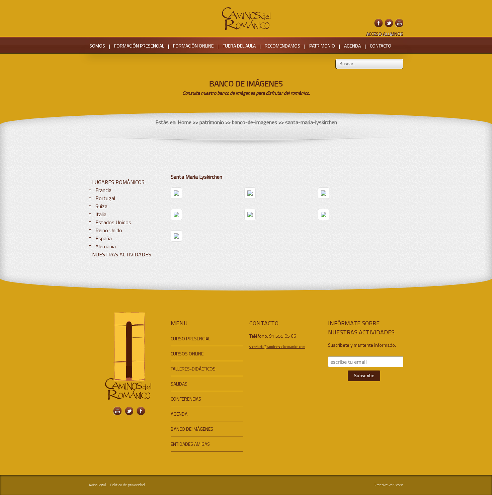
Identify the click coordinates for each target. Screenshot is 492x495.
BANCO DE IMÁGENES (192, 428)
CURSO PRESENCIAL (190, 338)
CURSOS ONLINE (187, 353)
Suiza (101, 206)
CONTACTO (380, 45)
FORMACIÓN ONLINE (193, 45)
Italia (100, 214)
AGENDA (352, 45)
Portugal (105, 198)
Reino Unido (108, 230)
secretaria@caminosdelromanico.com (277, 346)
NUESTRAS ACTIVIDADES (121, 254)
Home (184, 122)
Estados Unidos (113, 222)
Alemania (105, 246)
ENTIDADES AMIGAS (190, 443)
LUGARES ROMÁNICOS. (119, 182)
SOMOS (97, 45)
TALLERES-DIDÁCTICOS (193, 368)
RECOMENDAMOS (282, 45)
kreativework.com (389, 485)
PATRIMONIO (322, 45)
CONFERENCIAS (186, 398)
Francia (103, 190)
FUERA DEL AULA (239, 45)
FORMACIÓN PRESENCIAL (139, 45)
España (103, 238)
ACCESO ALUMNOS (384, 33)
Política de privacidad (127, 485)
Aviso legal (97, 485)
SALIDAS (179, 383)
